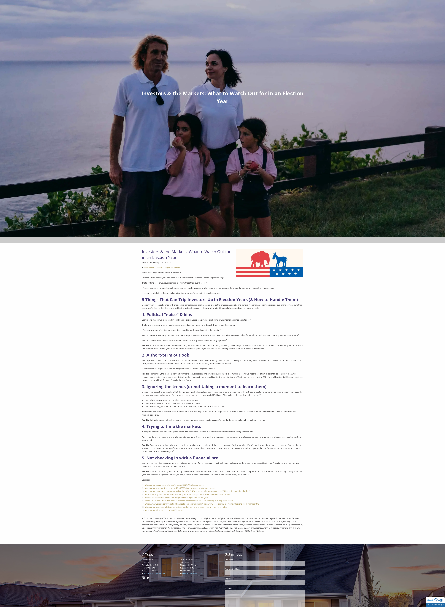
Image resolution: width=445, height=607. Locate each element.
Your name (237, 560)
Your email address (241, 569)
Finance (159, 267)
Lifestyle (166, 267)
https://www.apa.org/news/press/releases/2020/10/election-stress (174, 485)
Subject (236, 579)
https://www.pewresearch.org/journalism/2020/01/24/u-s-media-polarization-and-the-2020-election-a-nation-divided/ (197, 491)
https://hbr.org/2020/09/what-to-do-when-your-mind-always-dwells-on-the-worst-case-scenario (187, 494)
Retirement (175, 267)
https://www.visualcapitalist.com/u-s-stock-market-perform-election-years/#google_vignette (186, 507)
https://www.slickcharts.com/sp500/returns (164, 510)
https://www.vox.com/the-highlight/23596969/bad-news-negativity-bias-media (180, 488)
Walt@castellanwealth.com (154, 573)
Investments (149, 267)
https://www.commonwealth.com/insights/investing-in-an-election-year (176, 497)
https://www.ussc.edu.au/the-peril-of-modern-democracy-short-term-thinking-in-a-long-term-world (189, 500)
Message (237, 588)
